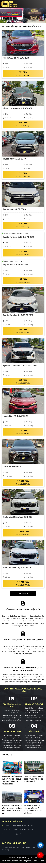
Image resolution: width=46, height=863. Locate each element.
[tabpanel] (23, 15)
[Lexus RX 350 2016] (23, 451)
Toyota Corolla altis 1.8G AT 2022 (18, 314)
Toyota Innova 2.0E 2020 (14, 209)
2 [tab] (24, 20)
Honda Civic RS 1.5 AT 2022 (15, 415)
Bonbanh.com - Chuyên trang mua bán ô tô (27, 861)
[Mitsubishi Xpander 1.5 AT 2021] (23, 93)
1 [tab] (22, 20)
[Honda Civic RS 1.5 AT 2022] (23, 401)
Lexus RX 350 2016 (12, 466)
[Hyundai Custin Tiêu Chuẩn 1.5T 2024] (23, 350)
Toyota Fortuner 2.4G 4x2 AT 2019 (18, 236)
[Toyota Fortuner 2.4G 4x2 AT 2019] (23, 233)
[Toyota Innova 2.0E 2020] (23, 194)
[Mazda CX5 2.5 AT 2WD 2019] (23, 43)
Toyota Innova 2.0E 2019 (14, 158)
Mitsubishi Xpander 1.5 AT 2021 (17, 108)
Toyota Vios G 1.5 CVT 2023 (15, 264)
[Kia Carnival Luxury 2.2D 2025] (23, 552)
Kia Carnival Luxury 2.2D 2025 (17, 567)
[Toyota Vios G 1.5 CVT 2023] (23, 261)
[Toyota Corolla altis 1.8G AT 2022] (23, 300)
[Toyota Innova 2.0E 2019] (23, 144)
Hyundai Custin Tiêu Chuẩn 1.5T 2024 (20, 365)
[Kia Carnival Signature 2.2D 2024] (23, 502)
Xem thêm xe (23, 593)
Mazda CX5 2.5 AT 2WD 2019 (16, 57)
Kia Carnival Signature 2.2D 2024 (18, 516)
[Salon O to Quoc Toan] (9, 4)
